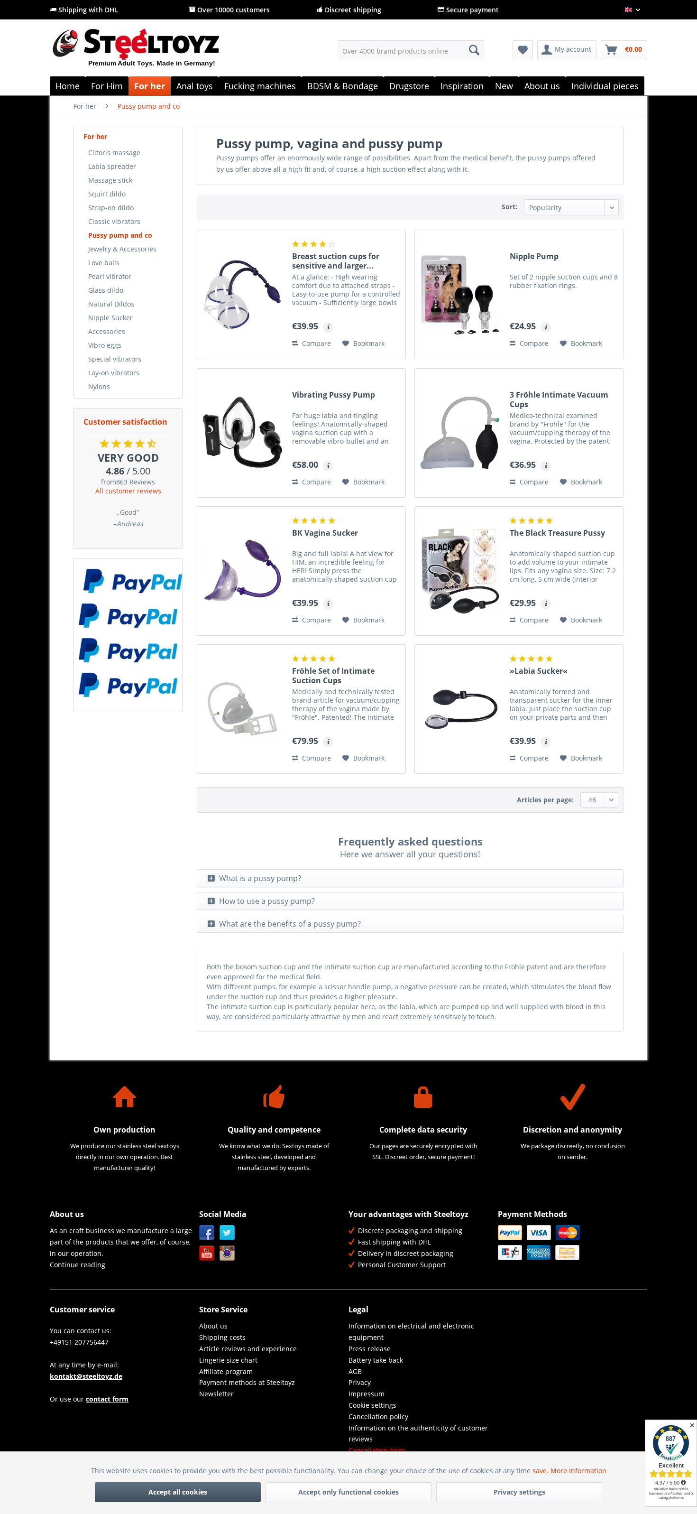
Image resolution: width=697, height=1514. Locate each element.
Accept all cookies (177, 1491)
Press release (369, 1348)
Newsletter (216, 1393)
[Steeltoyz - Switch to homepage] (152, 51)
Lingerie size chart (228, 1360)
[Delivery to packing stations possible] (128, 615)
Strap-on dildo (111, 207)
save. (541, 1470)
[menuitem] (411, 49)
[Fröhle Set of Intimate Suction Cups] (242, 709)
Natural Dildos (111, 303)
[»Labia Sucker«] (460, 709)
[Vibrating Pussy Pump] (242, 433)
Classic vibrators (114, 221)
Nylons (99, 386)
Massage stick (110, 180)
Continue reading (77, 1264)
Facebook (207, 1233)
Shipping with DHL (87, 9)
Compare (315, 343)
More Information (578, 1470)
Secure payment (471, 9)
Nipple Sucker (110, 317)
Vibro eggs (104, 345)
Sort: (509, 206)
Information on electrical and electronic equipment (411, 1331)
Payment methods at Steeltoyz (247, 1382)
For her (95, 136)
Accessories (106, 331)
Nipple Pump (534, 256)
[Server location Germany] (128, 581)
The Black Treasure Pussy (557, 533)
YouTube (207, 1253)
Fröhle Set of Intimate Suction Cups (333, 675)
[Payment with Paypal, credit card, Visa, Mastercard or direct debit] (128, 684)
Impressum (366, 1393)
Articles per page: (545, 799)
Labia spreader (112, 166)
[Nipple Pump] (460, 294)
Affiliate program (226, 1371)
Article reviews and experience (248, 1348)
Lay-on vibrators (113, 372)
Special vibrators (114, 358)
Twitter (227, 1233)
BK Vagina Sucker (325, 533)
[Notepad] (523, 49)
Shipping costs (222, 1337)
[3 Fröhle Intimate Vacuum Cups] (460, 433)
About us (213, 1325)
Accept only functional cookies (348, 1491)
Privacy (359, 1382)
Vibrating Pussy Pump (333, 395)
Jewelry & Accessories (122, 248)
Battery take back (375, 1360)
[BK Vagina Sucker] (242, 571)
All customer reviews (128, 490)
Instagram (227, 1253)
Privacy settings (519, 1491)
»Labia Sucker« (539, 671)
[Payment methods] (570, 1242)
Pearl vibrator (109, 276)
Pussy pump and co (120, 235)
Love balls (103, 262)
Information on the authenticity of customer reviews (418, 1433)
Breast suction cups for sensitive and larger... (335, 260)
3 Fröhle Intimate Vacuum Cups (559, 399)
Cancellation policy (378, 1416)
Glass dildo (105, 290)
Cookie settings (372, 1405)
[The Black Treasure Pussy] (460, 571)
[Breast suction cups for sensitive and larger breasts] (242, 294)
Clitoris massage (114, 152)
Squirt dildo (107, 193)
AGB (355, 1371)
